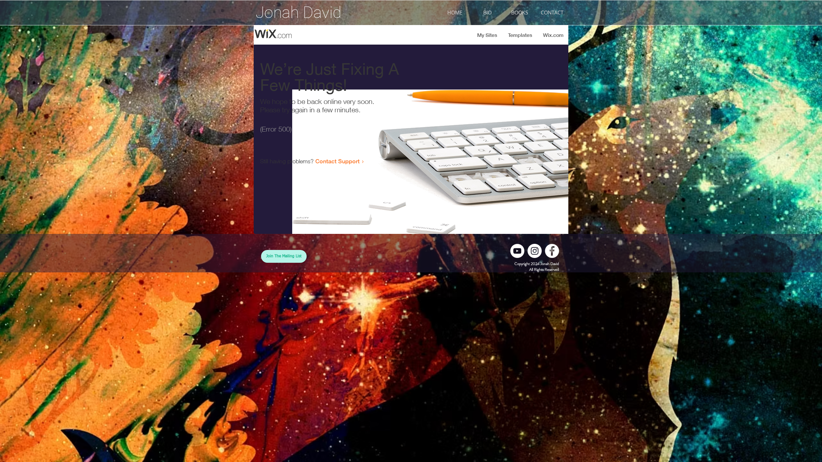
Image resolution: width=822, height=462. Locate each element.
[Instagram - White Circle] (535, 251)
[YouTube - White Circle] (517, 251)
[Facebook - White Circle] (552, 251)
